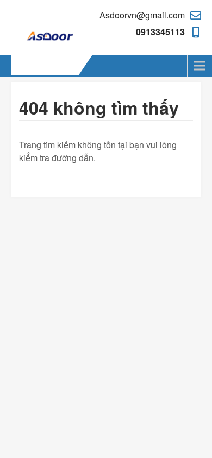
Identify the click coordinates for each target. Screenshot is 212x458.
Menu (22, 65)
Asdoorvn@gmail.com (142, 15)
